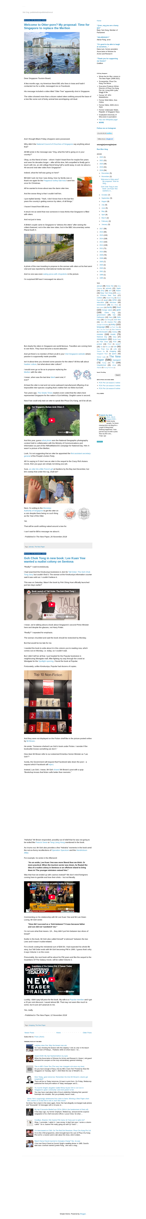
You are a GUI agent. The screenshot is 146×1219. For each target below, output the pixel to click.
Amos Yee (110, 286)
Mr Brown (31, 741)
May (103, 211)
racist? (118, 344)
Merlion (27, 372)
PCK (115, 342)
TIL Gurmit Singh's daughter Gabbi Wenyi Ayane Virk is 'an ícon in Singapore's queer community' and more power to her (59, 1089)
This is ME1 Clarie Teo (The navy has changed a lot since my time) (59, 1066)
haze (111, 317)
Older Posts (87, 1033)
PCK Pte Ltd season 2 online (109, 383)
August (104, 201)
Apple (119, 288)
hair (114, 315)
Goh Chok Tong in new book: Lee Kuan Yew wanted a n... (109, 189)
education (100, 302)
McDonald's (103, 332)
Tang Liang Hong (57, 842)
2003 (102, 268)
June (104, 208)
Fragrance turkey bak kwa (55, 181)
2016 (102, 232)
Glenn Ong (109, 313)
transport (117, 360)
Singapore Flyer (102, 354)
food (119, 307)
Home (58, 1033)
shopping (32, 1025)
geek (118, 310)
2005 (102, 262)
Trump (104, 363)
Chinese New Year (108, 295)
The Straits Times (45, 393)
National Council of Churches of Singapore (55, 144)
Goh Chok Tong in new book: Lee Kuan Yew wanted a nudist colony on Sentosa (54, 560)
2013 (102, 242)
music (113, 334)
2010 (102, 252)
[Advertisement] (73, 1171)
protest (99, 344)
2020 (102, 164)
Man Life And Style (103, 329)
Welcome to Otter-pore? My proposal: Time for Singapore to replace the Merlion (56, 26)
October (105, 195)
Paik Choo (104, 342)
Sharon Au (101, 351)
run (115, 346)
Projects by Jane (105, 415)
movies (100, 334)
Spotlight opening (46, 661)
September (106, 198)
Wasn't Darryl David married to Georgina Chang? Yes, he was (57, 1141)
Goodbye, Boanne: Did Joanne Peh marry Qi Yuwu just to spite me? (59, 1120)
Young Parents (108, 367)
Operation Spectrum (60, 850)
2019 (102, 167)
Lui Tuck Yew (114, 327)
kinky (113, 324)
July (103, 205)
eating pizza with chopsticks (55, 274)
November (106, 176)
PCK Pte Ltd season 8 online (109, 388)
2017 (102, 229)
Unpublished (101, 365)
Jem (102, 322)
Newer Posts (29, 1033)
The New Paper (40, 547)
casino (119, 293)
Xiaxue (99, 367)
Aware (118, 291)
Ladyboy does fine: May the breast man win (50, 1045)
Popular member (77, 1000)
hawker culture (30, 364)
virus (114, 365)
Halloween (100, 317)
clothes (99, 298)
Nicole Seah (117, 339)
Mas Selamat (116, 329)
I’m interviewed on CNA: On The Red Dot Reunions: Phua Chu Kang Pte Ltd (62, 1130)
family (109, 307)
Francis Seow (41, 842)
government (101, 315)
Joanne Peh (112, 322)
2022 (102, 157)
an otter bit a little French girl (41, 469)
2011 (101, 248)
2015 (102, 235)
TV (113, 362)
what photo (46, 440)
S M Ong (23, 6)
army (102, 291)
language (101, 327)
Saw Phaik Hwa (103, 349)
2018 (102, 170)
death (106, 300)
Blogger (83, 1214)
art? (110, 291)
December (106, 173)
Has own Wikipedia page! (108, 120)
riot (101, 346)
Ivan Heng (107, 319)
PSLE (109, 344)
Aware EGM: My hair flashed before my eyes (51, 1056)
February (105, 221)
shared (56, 770)
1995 (102, 278)
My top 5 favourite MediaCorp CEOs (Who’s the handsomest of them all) (61, 1109)
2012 (102, 245)
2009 (102, 255)
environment (101, 305)
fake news (100, 307)
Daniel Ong (110, 298)
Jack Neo (117, 320)
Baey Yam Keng (106, 293)
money (114, 332)
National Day (102, 337)
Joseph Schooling (102, 324)
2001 (102, 271)
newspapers (102, 339)
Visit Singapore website (75, 354)
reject (51, 764)
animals (31, 547)
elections (113, 302)
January (105, 224)
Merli (53, 377)
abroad (99, 286)
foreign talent (107, 310)
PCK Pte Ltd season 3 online (109, 386)
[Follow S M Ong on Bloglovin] (105, 140)
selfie (115, 349)
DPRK (114, 300)
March (104, 218)
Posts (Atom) (39, 1037)
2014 (102, 239)
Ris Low (108, 346)
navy (114, 337)
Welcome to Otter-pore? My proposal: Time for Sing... (110, 181)
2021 (102, 160)
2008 (102, 258)
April (103, 215)
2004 (102, 265)
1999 (102, 275)
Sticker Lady (101, 357)
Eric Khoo (114, 305)
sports (114, 354)
